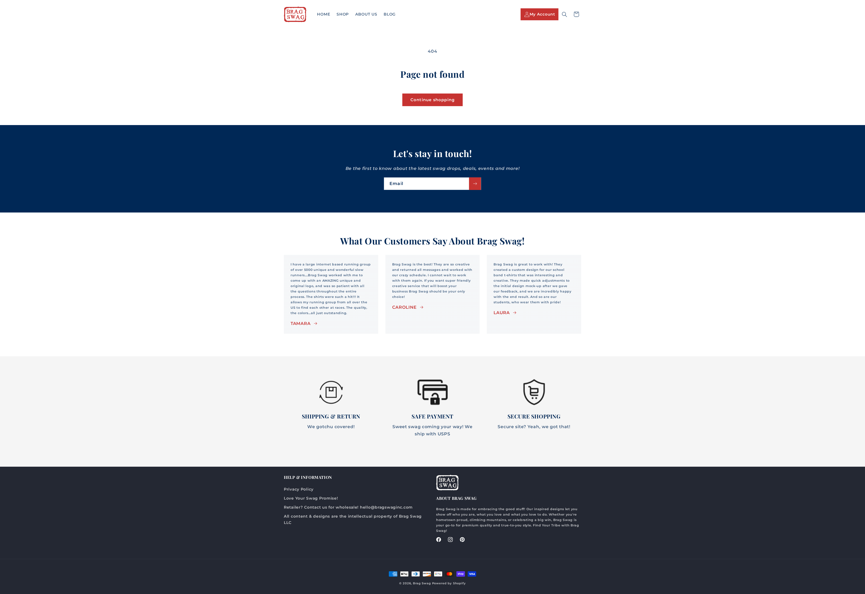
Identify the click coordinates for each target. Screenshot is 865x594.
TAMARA (300, 323)
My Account (542, 14)
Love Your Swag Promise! (311, 498)
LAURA (502, 312)
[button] (564, 14)
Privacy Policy (299, 489)
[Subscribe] (475, 183)
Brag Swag (422, 583)
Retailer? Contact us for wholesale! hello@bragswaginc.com (348, 507)
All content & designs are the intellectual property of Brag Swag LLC (353, 519)
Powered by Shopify (449, 583)
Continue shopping (432, 99)
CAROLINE (404, 307)
